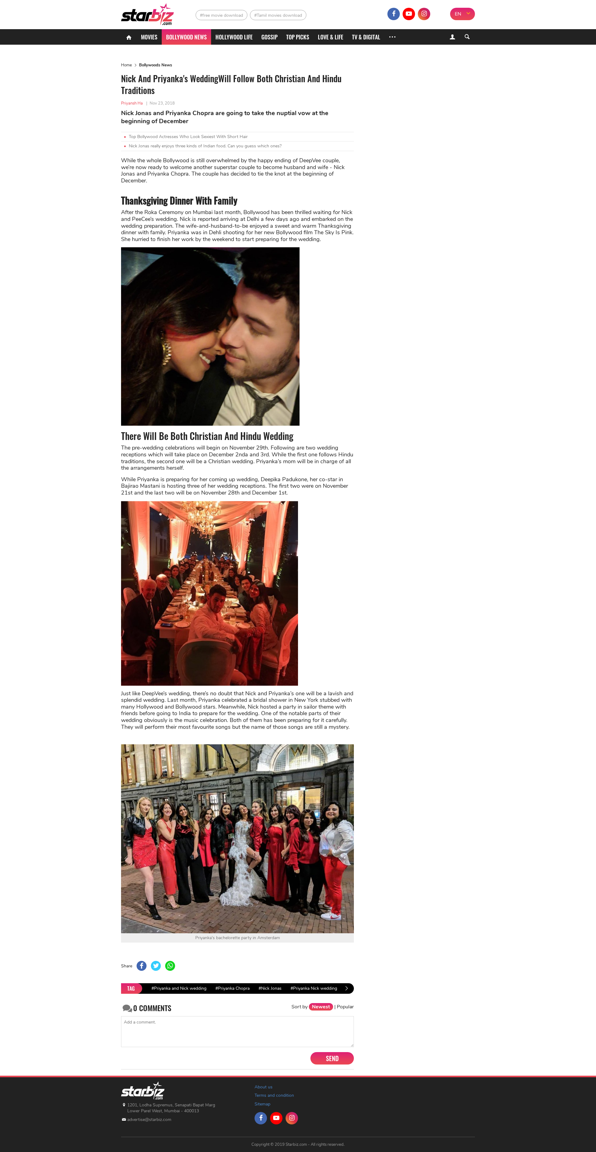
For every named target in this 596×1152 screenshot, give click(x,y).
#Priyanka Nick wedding (314, 988)
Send (332, 1058)
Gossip (269, 37)
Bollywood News (186, 37)
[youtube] (409, 14)
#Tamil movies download (278, 15)
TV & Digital (366, 37)
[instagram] (424, 14)
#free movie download (221, 15)
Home (126, 65)
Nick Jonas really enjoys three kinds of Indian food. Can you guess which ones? (205, 146)
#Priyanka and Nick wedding (178, 988)
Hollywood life (234, 37)
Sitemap (262, 1104)
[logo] (148, 12)
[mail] (439, 14)
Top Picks (297, 37)
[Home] (129, 37)
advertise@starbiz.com (149, 1120)
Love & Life (330, 37)
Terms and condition (274, 1095)
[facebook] (393, 14)
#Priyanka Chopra (232, 988)
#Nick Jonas (270, 988)
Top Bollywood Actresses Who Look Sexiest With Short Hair (188, 137)
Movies (149, 37)
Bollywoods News (155, 65)
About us (264, 1087)
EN (458, 14)
